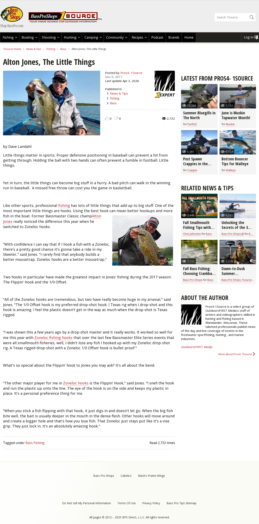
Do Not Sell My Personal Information (86, 503)
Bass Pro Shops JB (233, 234)
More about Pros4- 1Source (235, 354)
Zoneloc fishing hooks (53, 337)
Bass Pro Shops (193, 280)
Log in (248, 37)
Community (115, 37)
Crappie (192, 170)
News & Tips (33, 49)
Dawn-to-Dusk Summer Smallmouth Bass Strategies (235, 276)
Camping (91, 37)
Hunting (70, 37)
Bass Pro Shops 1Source (237, 280)
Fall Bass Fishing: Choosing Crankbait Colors (199, 273)
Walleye (231, 170)
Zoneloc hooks (75, 383)
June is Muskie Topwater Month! (236, 115)
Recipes (137, 37)
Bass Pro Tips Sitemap (181, 503)
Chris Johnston (192, 234)
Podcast (157, 37)
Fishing (8, 37)
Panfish (192, 124)
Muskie (230, 124)
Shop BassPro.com (11, 25)
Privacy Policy (151, 503)
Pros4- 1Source (131, 73)
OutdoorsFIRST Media (196, 347)
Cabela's (126, 476)
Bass (63, 49)
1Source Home (12, 49)
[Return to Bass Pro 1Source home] (66, 21)
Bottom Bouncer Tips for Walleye (235, 161)
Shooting (49, 37)
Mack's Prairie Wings (151, 476)
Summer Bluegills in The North (199, 115)
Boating (28, 37)
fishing (64, 205)
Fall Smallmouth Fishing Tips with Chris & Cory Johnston (197, 230)
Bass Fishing (35, 443)
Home (188, 37)
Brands (173, 37)
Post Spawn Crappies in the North (195, 163)
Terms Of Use (126, 503)
